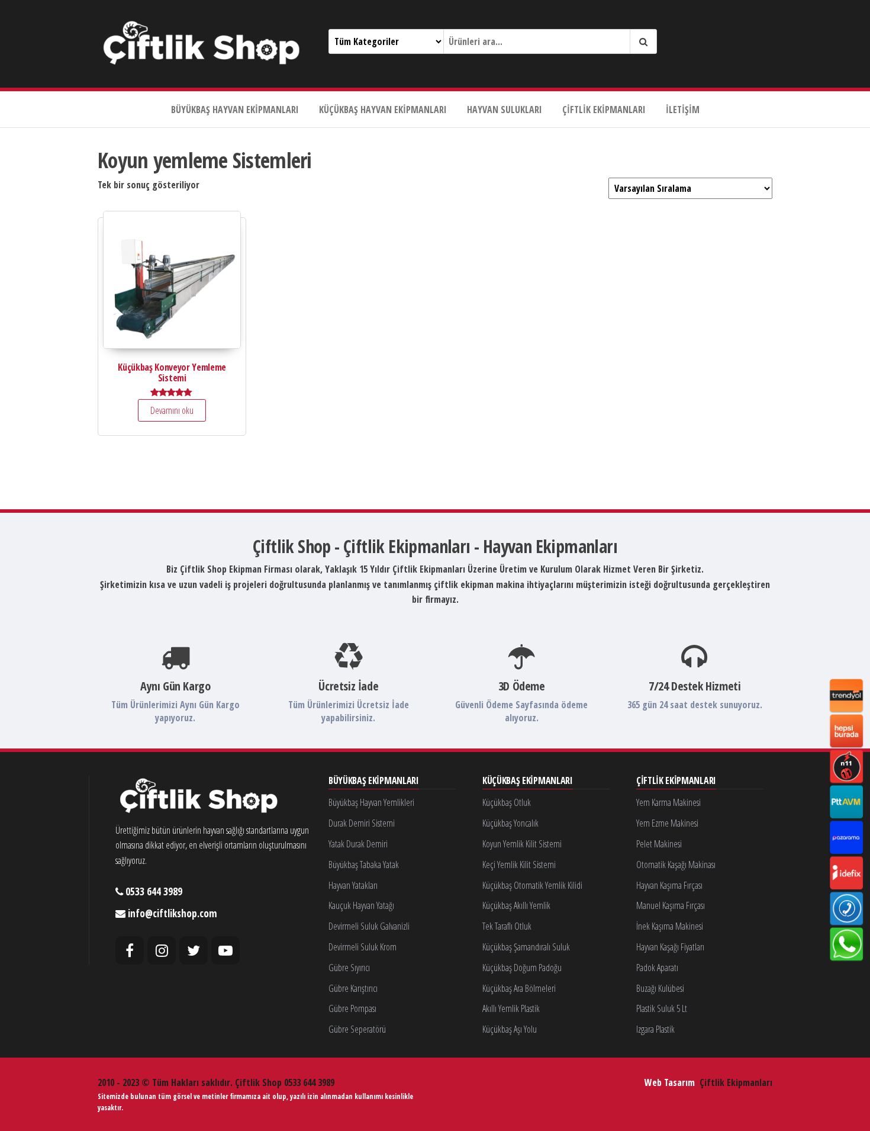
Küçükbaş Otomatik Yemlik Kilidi (532, 885)
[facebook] (129, 950)
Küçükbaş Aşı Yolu (509, 1029)
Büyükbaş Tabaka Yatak (363, 864)
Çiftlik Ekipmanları (604, 109)
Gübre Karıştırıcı (353, 988)
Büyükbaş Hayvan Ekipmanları (235, 109)
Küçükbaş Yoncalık (510, 823)
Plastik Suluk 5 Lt (661, 1008)
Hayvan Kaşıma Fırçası (669, 885)
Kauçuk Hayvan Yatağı (361, 905)
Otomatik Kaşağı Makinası (676, 864)
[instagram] (161, 950)
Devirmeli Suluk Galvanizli (369, 926)
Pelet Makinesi (659, 843)
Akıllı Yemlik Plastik (511, 1008)
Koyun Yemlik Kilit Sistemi (522, 843)
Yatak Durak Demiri (358, 843)
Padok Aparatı (657, 967)
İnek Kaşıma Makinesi (669, 926)
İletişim (683, 109)
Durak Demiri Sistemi (361, 823)
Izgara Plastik (655, 1029)
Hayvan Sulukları (504, 109)
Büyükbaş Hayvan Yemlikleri (371, 802)
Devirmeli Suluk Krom (362, 946)
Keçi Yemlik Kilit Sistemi (519, 864)
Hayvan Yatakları (353, 885)
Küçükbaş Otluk (506, 802)
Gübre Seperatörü (357, 1029)
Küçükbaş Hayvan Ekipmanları (383, 109)
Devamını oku (172, 410)
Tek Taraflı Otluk (506, 926)
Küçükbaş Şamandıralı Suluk (526, 946)
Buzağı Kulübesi (660, 988)
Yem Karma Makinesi (668, 802)
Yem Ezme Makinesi (667, 823)
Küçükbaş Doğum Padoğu (522, 967)
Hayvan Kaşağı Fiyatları (670, 946)
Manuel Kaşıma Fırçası (670, 905)
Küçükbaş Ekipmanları (527, 781)
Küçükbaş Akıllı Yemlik (516, 905)
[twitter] (193, 950)
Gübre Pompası (352, 1008)
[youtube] (225, 950)
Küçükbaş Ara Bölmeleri (519, 988)
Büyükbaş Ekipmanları (373, 781)
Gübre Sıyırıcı (349, 967)
